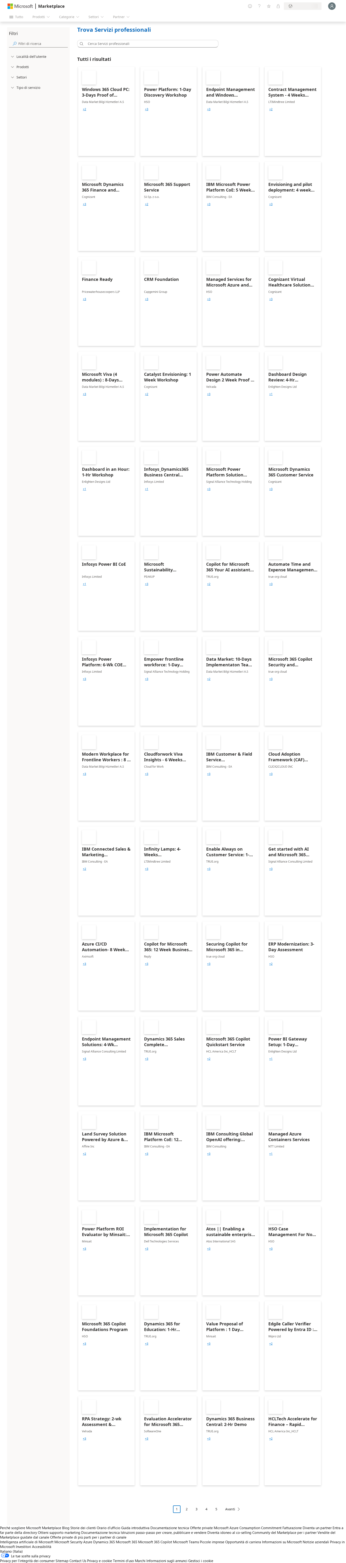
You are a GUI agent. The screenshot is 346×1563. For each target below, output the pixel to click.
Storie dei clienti (83, 1527)
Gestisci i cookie (200, 1560)
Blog (65, 1527)
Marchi (140, 1560)
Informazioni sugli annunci (166, 1560)
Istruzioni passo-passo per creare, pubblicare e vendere (163, 1532)
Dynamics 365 (104, 1541)
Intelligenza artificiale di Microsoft (26, 1541)
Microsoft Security (68, 1541)
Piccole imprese (212, 1541)
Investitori (23, 1546)
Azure (87, 1541)
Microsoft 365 (126, 1541)
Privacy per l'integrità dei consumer (27, 1560)
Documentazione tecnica (169, 1527)
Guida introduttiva (135, 1527)
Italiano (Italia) (11, 1551)
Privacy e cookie (99, 1560)
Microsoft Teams (186, 1541)
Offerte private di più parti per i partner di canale (88, 1537)
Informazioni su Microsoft (282, 1541)
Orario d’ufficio (108, 1527)
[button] (81, 44)
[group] (84, 109)
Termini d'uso (123, 1560)
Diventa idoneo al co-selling (229, 1532)
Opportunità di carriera (243, 1541)
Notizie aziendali (316, 1541)
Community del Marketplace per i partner (284, 1532)
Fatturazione (292, 1527)
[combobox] (149, 43)
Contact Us (77, 1560)
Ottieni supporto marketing (59, 1532)
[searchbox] (43, 43)
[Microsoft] (20, 6)
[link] (106, 111)
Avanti (230, 1509)
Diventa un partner (317, 1527)
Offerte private (201, 1527)
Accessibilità (41, 1546)
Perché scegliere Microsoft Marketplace (30, 1527)
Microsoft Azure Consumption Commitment (248, 1527)
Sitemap (62, 1560)
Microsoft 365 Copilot (155, 1541)
